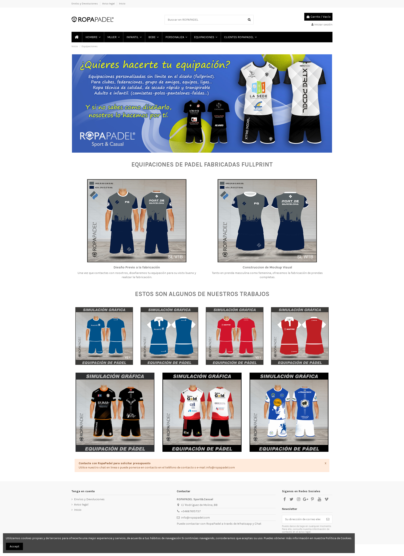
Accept (14, 546)
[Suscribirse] (327, 519)
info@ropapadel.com (195, 517)
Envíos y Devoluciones (85, 3)
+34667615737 (191, 511)
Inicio (122, 3)
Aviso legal (108, 3)
